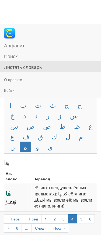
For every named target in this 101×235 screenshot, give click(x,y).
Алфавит (14, 45)
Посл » (59, 228)
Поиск (11, 55)
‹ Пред (32, 219)
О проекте (13, 79)
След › (41, 228)
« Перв (14, 219)
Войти (9, 90)
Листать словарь (23, 66)
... (26, 228)
